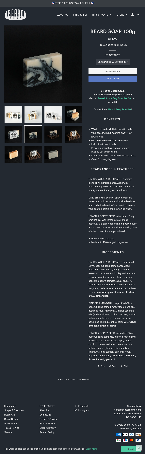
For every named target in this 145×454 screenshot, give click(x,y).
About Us (62, 15)
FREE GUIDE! (47, 406)
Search (8, 432)
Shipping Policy (48, 428)
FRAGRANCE (112, 55)
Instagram (83, 410)
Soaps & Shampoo (14, 410)
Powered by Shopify (130, 428)
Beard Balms (11, 419)
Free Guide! (80, 15)
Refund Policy (47, 432)
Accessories (10, 423)
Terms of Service (48, 419)
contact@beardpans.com (127, 409)
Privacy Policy (47, 423)
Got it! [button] (131, 449)
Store (121, 15)
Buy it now (113, 79)
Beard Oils (9, 414)
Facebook (83, 406)
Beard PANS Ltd (132, 424)
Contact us (45, 414)
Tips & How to (100, 15)
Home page (10, 406)
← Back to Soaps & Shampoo (72, 379)
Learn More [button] (91, 449)
